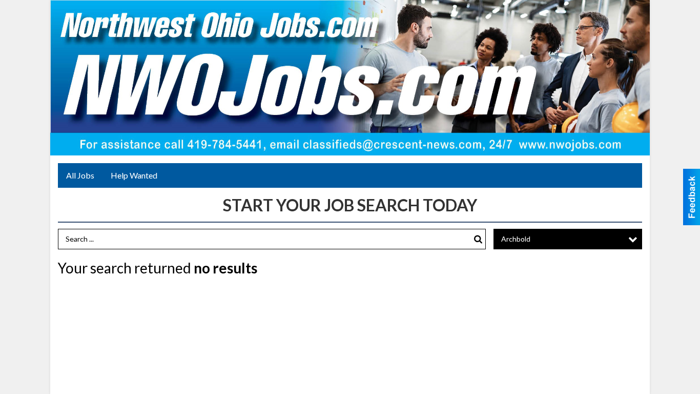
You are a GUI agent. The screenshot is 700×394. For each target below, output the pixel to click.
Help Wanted (134, 175)
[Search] (478, 239)
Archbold (515, 238)
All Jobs (80, 175)
